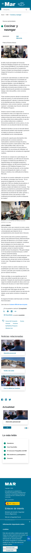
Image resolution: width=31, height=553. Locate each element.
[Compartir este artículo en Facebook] (8, 311)
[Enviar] (26, 10)
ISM (7, 14)
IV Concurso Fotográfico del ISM (17, 452)
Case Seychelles (12, 449)
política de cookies (17, 544)
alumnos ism (9, 328)
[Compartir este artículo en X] (4, 311)
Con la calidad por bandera (12, 388)
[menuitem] (2, 400)
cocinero (15, 323)
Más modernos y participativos (16, 456)
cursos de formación (11, 321)
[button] (24, 429)
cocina (22, 321)
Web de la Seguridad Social (13, 519)
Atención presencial (10, 353)
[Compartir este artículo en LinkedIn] (12, 311)
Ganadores (10, 445)
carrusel (8, 323)
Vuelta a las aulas (9, 370)
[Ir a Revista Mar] (15, 4)
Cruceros (10, 460)
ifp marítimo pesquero (11, 325)
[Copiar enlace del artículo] (15, 311)
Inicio (2, 14)
